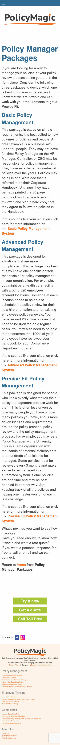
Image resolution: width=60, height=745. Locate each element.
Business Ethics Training (10, 704)
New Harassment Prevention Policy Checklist (17, 687)
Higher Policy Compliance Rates (12, 682)
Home (21, 564)
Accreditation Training (9, 697)
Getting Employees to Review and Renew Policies (18, 699)
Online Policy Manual (9, 678)
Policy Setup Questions (9, 736)
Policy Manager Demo (9, 738)
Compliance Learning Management (13, 716)
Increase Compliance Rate (11, 714)
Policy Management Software (11, 723)
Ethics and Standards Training (12, 675)
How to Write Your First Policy (12, 684)
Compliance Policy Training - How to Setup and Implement (21, 719)
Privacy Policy (14, 665)
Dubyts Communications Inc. (41, 665)
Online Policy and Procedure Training (14, 680)
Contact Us (5, 733)
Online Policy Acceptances (11, 721)
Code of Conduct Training (10, 701)
